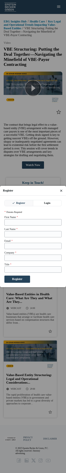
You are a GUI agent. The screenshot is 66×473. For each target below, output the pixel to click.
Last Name (11, 229)
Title (7, 264)
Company (10, 252)
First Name (11, 217)
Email (8, 241)
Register (20, 203)
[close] (61, 190)
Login (47, 203)
